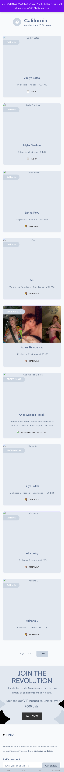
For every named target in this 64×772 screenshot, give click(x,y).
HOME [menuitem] (8, 770)
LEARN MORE (33, 8)
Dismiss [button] (45, 8)
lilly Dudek (32, 486)
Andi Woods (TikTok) (32, 414)
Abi (32, 280)
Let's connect (11, 759)
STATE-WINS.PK (14, 312)
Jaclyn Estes (32, 78)
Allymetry (32, 553)
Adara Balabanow (32, 347)
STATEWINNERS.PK (36, 4)
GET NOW (32, 716)
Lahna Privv (32, 212)
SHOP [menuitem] (24, 770)
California (11, 42)
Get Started (51, 765)
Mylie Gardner (32, 145)
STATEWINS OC (14, 379)
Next (42, 653)
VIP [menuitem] (40, 770)
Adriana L (32, 620)
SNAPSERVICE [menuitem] (56, 770)
